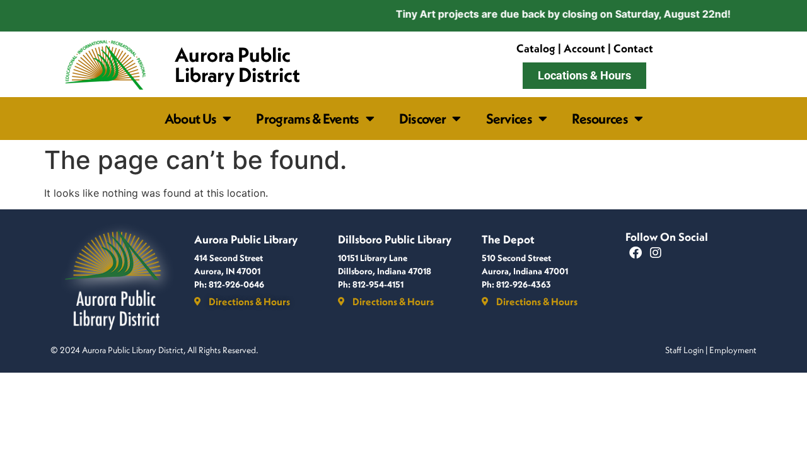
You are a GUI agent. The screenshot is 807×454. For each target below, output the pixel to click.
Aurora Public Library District (237, 64)
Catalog (535, 48)
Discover (422, 118)
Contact (633, 48)
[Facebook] (635, 253)
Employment (733, 350)
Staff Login (684, 350)
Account (584, 48)
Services (509, 118)
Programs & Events (307, 118)
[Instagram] (656, 253)
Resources (600, 118)
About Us (190, 118)
